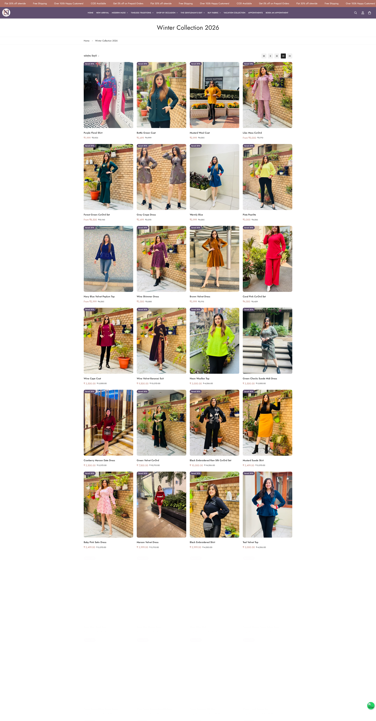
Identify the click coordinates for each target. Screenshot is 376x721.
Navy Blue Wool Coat (95, 624)
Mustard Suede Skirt (253, 460)
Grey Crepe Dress (146, 214)
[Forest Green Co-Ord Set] (108, 177)
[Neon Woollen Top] (214, 341)
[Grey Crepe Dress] (161, 177)
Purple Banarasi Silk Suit (202, 706)
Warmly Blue (196, 214)
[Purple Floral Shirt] (108, 95)
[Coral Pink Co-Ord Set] (267, 259)
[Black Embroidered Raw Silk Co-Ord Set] (214, 423)
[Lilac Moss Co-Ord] (267, 95)
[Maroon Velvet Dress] (161, 505)
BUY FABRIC (213, 12)
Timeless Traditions (141, 12)
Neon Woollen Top (199, 378)
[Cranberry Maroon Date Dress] (108, 423)
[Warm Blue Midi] (214, 586)
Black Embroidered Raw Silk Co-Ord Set (210, 460)
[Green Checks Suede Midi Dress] (267, 341)
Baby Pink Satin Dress (95, 542)
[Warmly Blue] (214, 177)
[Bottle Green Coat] (161, 95)
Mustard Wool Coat (200, 132)
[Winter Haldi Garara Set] (267, 668)
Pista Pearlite (249, 214)
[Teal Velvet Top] (267, 505)
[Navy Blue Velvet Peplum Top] (108, 259)
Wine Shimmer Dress (148, 296)
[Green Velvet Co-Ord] (161, 423)
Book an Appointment (277, 12)
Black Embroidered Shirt (202, 542)
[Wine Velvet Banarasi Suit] (161, 341)
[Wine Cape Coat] (108, 341)
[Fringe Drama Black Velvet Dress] (108, 668)
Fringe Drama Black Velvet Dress (101, 706)
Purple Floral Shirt (93, 132)
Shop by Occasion (165, 12)
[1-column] (263, 55)
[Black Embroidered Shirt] (214, 505)
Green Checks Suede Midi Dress (260, 378)
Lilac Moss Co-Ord (252, 132)
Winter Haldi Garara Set (255, 706)
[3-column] (276, 55)
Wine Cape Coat (92, 378)
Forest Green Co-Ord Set (97, 214)
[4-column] (283, 55)
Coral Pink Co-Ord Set (254, 296)
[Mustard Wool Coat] (214, 95)
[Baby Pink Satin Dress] (108, 505)
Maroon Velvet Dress (147, 542)
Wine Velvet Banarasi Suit (150, 378)
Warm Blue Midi (198, 624)
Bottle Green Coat (146, 132)
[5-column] (289, 55)
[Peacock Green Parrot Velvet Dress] (267, 586)
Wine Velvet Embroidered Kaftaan (154, 706)
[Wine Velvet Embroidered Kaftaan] (161, 668)
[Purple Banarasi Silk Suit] (214, 668)
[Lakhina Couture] (6, 13)
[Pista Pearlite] (267, 177)
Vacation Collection (234, 12)
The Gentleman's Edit (191, 12)
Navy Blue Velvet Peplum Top (99, 296)
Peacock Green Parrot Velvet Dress (261, 624)
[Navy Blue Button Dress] (161, 586)
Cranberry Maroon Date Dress (99, 460)
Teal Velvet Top (250, 542)
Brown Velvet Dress (200, 296)
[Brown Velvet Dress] (214, 259)
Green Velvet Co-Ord (148, 460)
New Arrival (102, 12)
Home (90, 12)
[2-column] (270, 55)
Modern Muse (119, 12)
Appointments (255, 12)
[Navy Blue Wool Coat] (108, 586)
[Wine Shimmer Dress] (161, 259)
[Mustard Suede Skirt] (267, 423)
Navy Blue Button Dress (149, 624)
